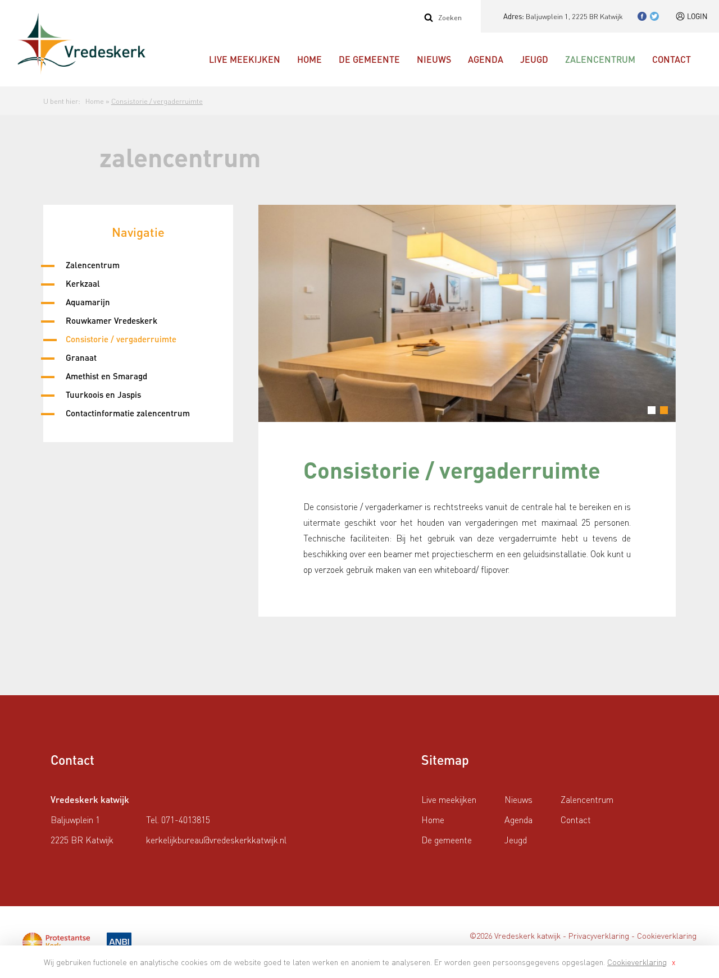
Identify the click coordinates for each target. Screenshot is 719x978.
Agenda (485, 59)
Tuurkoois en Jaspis (103, 394)
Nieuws (434, 59)
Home (309, 59)
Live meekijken (244, 59)
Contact (671, 59)
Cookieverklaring (637, 962)
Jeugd (534, 59)
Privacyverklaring (598, 935)
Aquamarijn (88, 301)
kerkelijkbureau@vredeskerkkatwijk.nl (216, 840)
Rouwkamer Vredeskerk (111, 320)
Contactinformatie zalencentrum (128, 413)
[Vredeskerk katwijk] (81, 44)
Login (697, 16)
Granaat (81, 357)
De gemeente (369, 59)
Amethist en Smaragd (106, 376)
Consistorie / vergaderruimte (157, 100)
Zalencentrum (600, 59)
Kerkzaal (83, 283)
